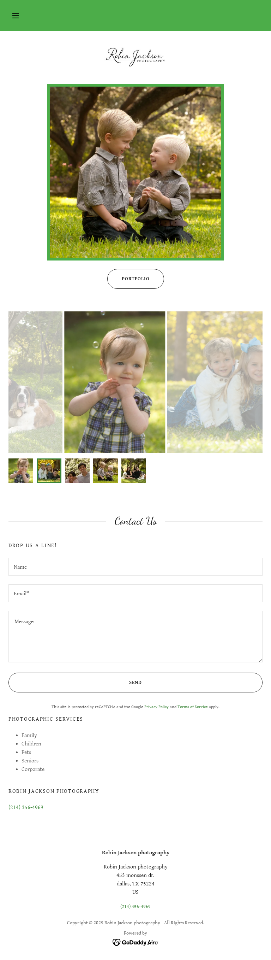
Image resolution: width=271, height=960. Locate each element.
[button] (15, 15)
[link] (135, 56)
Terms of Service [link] (192, 706)
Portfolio (136, 279)
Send (135, 682)
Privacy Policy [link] (156, 706)
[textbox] (135, 567)
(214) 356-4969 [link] (25, 807)
